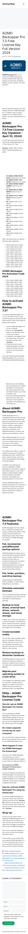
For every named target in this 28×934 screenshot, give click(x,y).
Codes (6, 851)
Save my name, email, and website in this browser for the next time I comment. (13, 916)
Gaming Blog (8, 4)
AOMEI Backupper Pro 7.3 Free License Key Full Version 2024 (13, 858)
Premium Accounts (15, 851)
